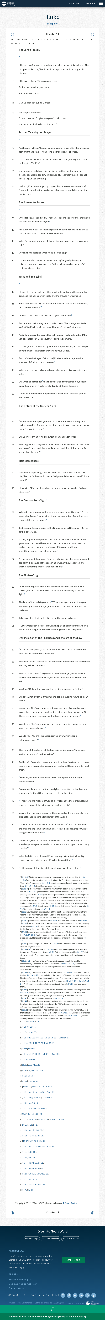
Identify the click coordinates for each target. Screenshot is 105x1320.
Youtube (75, 1295)
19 (12, 43)
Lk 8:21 (51, 952)
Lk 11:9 (28, 886)
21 (20, 43)
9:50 (30, 1065)
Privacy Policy (70, 1203)
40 (62, 1119)
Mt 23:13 (33, 1179)
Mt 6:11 (53, 920)
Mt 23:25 (36, 1136)
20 (16, 43)
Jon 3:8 (32, 1103)
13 (70, 39)
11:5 (24, 1027)
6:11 (31, 1184)
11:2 (24, 912)
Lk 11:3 (34, 906)
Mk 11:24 (40, 1038)
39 (75, 981)
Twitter (63, 1295)
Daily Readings (31, 1239)
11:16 (25, 1054)
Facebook (69, 1295)
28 (29, 949)
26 (29, 1070)
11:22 (24, 943)
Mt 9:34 (31, 1048)
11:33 (25, 1108)
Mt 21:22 (31, 1038)
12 (65, 39)
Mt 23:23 (41, 1141)
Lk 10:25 (59, 998)
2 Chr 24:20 (73, 1015)
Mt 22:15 (37, 1184)
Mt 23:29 (36, 1163)
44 (71, 972)
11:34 (24, 1114)
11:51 (24, 1010)
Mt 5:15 (36, 1108)
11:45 (24, 998)
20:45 (34, 1119)
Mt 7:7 (33, 1032)
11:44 (24, 989)
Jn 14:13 (49, 1038)
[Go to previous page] (13, 34)
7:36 (79, 981)
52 (37, 975)
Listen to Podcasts (50, 1239)
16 (82, 39)
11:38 (25, 1130)
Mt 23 (71, 984)
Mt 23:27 (32, 1152)
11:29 (24, 961)
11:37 (24, 972)
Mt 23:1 (44, 1119)
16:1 (40, 1054)
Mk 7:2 (39, 1130)
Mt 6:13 (83, 920)
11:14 (25, 1043)
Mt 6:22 (35, 1114)
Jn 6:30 (41, 1092)
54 (29, 972)
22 (24, 43)
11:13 (24, 923)
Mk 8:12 (48, 1086)
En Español (52, 23)
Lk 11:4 (52, 906)
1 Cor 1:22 (55, 1054)
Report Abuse (75, 4)
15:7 (56, 1038)
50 (83, 981)
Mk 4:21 (44, 1108)
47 (39, 1119)
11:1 (24, 877)
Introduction (19, 39)
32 (29, 961)
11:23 (24, 1065)
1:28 (30, 1081)
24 (33, 43)
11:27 (24, 949)
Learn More (73, 1260)
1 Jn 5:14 (62, 1038)
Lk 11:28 (49, 949)
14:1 (87, 981)
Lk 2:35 (80, 952)
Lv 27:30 (32, 1141)
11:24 (24, 1070)
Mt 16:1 (32, 1092)
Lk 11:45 (31, 975)
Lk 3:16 (55, 943)
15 (78, 39)
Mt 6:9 (30, 892)
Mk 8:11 (46, 1054)
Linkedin (81, 1295)
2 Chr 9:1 (46, 1097)
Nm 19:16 (24, 992)
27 (53, 1043)
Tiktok (93, 1295)
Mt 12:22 (36, 1043)
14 (74, 39)
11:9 (24, 1032)
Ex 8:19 (32, 1059)
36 (29, 1114)
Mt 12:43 (35, 1070)
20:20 (30, 1190)
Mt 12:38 (66, 963)
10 (57, 39)
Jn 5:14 (31, 1076)
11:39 (24, 1136)
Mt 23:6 (38, 1146)
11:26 (24, 1076)
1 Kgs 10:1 (33, 1097)
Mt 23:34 (36, 1168)
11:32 (25, 1103)
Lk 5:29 (69, 981)
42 (72, 963)
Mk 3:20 (47, 1043)
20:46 (31, 1146)
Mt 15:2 (32, 1130)
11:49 (24, 1001)
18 (90, 39)
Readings (90, 3)
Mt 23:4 (31, 1157)
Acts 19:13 (28, 935)
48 (37, 1081)
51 (30, 1168)
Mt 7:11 (34, 926)
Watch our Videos (71, 1239)
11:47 (25, 1163)
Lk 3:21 (40, 894)
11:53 (25, 1184)
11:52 (25, 1179)
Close (52, 1307)
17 (86, 39)
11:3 (24, 920)
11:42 (25, 1141)
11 (38, 1032)
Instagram (87, 1295)
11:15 (24, 1048)
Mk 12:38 (56, 1119)
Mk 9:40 (36, 1065)
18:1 (32, 1027)
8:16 (31, 1108)
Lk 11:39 (65, 972)
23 (28, 43)
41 (29, 1136)
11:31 (25, 1097)
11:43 (25, 1146)
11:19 (24, 932)
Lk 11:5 (45, 883)
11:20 (25, 1059)
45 (41, 1070)
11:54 (24, 1190)
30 (42, 1043)
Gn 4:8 (64, 1013)
